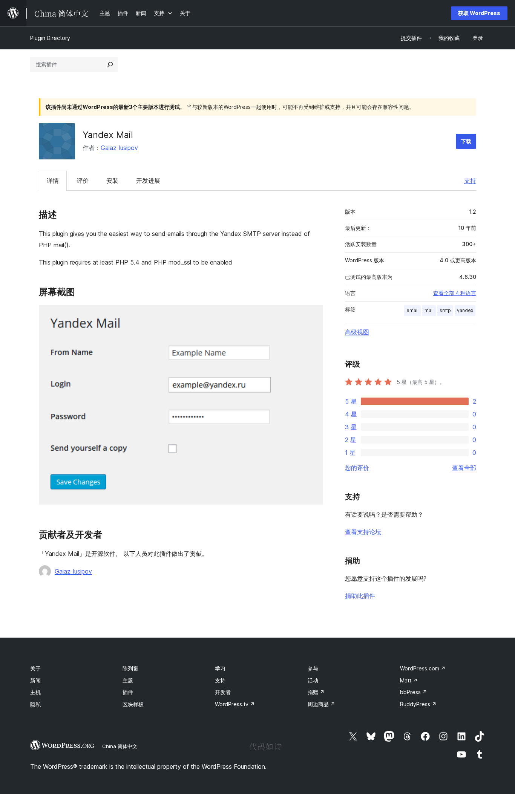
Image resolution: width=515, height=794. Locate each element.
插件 (128, 692)
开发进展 (148, 180)
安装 (112, 180)
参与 (313, 668)
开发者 (223, 692)
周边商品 (321, 704)
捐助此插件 (360, 596)
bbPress (413, 692)
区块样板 (133, 704)
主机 (35, 692)
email (412, 310)
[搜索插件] (110, 64)
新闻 (35, 680)
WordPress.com (423, 668)
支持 (470, 180)
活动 (313, 680)
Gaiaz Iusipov (119, 147)
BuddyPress (418, 704)
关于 (35, 668)
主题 (128, 680)
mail (429, 310)
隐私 (35, 704)
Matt (409, 680)
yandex (465, 310)
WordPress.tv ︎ (235, 704)
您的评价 (357, 467)
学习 (220, 668)
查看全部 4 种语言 (454, 293)
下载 (466, 141)
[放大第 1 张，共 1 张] (313, 315)
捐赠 (316, 692)
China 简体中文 (119, 746)
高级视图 (357, 332)
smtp (445, 310)
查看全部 (464, 467)
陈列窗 (130, 668)
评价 (83, 180)
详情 (53, 180)
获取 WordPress (479, 13)
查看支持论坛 (363, 531)
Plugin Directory (50, 38)
